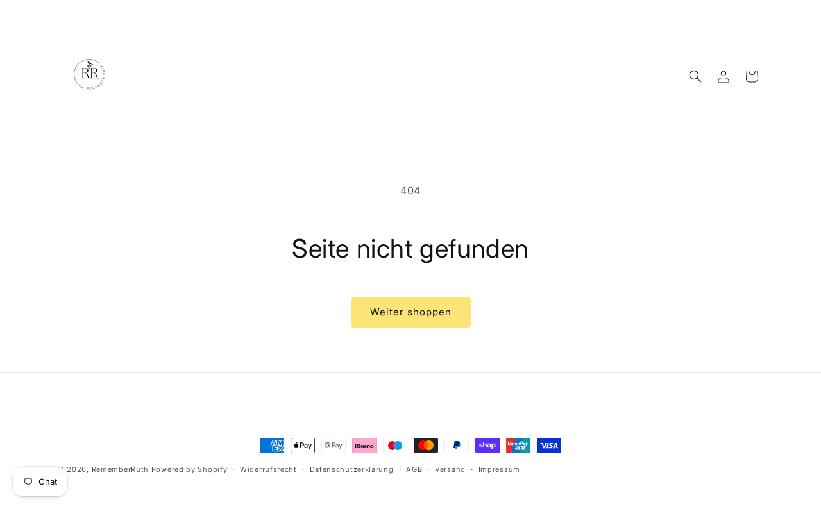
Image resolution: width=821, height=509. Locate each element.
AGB (414, 469)
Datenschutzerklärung (352, 469)
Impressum (499, 469)
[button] (695, 76)
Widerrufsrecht (268, 469)
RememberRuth (120, 469)
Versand (450, 469)
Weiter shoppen (411, 312)
